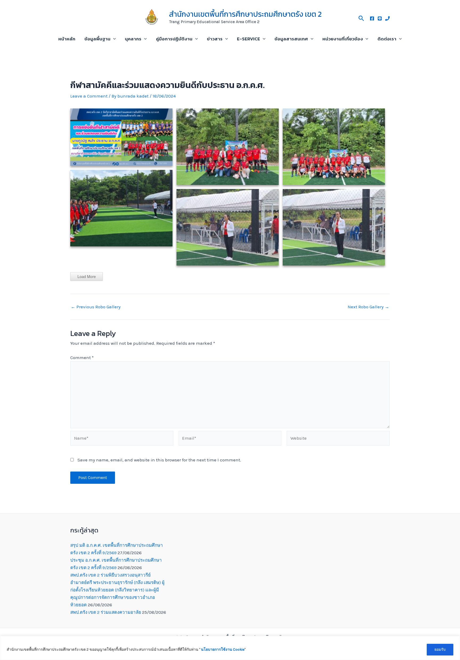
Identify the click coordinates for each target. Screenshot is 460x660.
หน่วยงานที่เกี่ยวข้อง (342, 38)
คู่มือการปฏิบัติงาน (174, 38)
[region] (230, 648)
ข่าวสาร (215, 38)
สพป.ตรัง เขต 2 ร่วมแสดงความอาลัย (105, 612)
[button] (361, 17)
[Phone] (387, 18)
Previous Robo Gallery (96, 307)
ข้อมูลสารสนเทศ (291, 38)
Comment (82, 357)
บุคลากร (133, 38)
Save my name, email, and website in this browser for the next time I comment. (159, 460)
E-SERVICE (248, 38)
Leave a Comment (89, 96)
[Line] (379, 18)
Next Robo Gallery (368, 307)
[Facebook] (372, 18)
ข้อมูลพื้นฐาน (97, 38)
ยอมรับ (440, 649)
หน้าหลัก (66, 38)
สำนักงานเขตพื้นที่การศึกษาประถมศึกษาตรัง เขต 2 (245, 14)
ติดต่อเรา (386, 38)
